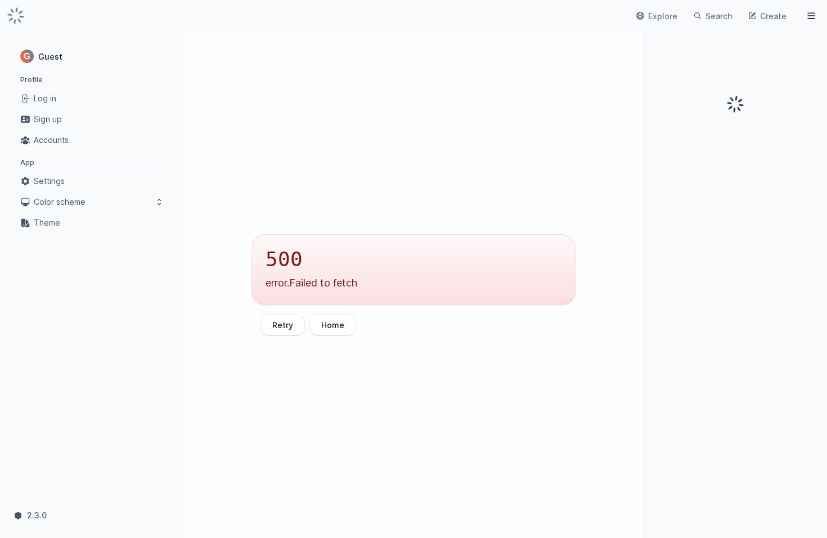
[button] (92, 56)
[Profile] (811, 16)
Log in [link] (45, 98)
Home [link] (332, 325)
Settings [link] (49, 181)
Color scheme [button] (60, 202)
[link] (16, 16)
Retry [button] (282, 325)
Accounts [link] (51, 140)
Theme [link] (47, 222)
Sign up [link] (48, 119)
